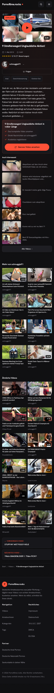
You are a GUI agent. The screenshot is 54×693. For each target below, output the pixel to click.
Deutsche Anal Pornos (12, 651)
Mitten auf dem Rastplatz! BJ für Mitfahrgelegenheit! (39, 399)
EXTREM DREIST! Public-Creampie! (37, 450)
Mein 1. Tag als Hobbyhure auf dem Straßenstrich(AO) (38, 528)
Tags (4, 630)
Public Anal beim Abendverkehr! (14, 527)
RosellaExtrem (7, 455)
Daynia (4, 480)
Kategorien (6, 623)
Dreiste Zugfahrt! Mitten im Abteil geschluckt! (12, 502)
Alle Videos (27, 249)
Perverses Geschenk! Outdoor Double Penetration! (13, 337)
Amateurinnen (8, 617)
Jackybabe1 (32, 532)
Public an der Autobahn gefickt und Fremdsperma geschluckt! (13, 424)
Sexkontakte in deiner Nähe (13, 663)
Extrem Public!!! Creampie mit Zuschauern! (38, 424)
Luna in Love (32, 480)
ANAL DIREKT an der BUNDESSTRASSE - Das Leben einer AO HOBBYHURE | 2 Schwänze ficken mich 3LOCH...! (13, 476)
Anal (7, 79)
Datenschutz (34, 617)
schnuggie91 (6, 290)
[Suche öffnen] (41, 4)
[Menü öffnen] (49, 4)
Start (4, 566)
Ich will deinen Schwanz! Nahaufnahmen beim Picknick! (13, 285)
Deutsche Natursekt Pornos (13, 657)
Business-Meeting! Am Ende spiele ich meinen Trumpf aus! (12, 362)
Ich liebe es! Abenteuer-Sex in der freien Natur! (12, 311)
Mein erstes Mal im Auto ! (37, 475)
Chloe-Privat (6, 429)
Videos (11, 566)
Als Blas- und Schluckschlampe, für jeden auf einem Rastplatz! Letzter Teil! (13, 450)
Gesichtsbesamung (20, 79)
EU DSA (32, 636)
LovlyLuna (31, 506)
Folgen (36, 72)
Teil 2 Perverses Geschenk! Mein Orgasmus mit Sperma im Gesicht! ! (39, 311)
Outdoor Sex (36, 79)
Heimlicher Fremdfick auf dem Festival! (38, 337)
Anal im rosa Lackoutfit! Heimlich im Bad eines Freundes (39, 285)
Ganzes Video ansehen (33, 148)
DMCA (31, 630)
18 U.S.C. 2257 (35, 623)
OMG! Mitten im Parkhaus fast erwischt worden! (13, 399)
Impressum (33, 611)
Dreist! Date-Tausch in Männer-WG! (39, 362)
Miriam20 (5, 532)
